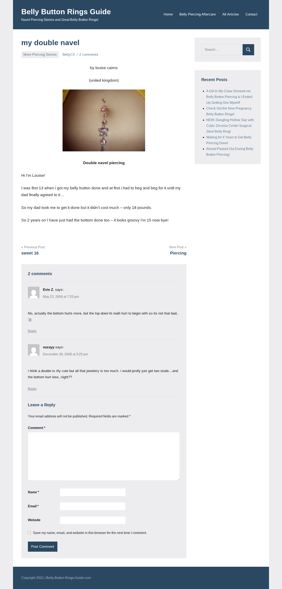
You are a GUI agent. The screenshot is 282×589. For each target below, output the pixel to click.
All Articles (230, 14)
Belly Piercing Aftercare (197, 14)
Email (33, 506)
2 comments (88, 55)
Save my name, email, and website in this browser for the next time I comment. (90, 533)
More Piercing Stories (40, 55)
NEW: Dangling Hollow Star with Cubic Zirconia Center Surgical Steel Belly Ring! (230, 125)
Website (34, 520)
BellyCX (69, 55)
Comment (36, 428)
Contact (251, 14)
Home (168, 14)
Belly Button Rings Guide (66, 11)
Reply (32, 331)
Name (33, 492)
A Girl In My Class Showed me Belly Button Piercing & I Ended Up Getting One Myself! (229, 96)
